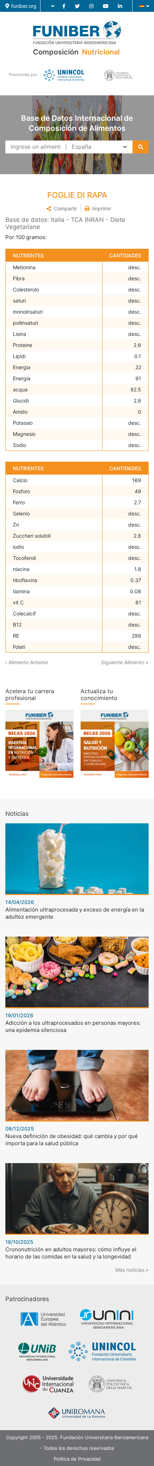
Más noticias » (132, 1270)
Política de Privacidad (77, 1459)
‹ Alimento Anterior (26, 662)
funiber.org (24, 6)
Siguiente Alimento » (125, 662)
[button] (61, 208)
